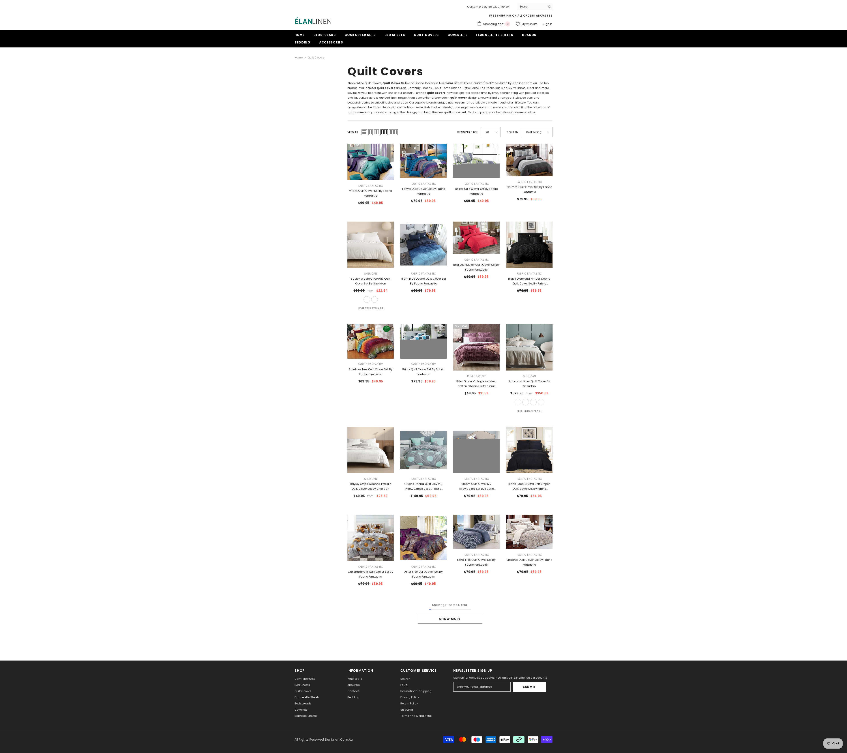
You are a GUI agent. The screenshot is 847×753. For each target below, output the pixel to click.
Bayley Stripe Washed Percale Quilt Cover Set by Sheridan (370, 486)
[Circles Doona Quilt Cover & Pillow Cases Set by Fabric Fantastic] (423, 450)
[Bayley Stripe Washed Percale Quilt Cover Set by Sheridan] (370, 450)
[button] (364, 132)
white (367, 299)
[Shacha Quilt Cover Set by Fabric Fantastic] (529, 532)
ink (541, 402)
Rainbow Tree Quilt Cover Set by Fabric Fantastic (370, 371)
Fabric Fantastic (370, 186)
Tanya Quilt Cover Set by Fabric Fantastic (423, 191)
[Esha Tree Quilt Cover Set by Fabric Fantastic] (476, 532)
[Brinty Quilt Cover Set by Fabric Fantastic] (423, 341)
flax (518, 402)
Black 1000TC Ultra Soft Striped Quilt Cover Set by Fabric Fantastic (529, 486)
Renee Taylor (476, 376)
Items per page (467, 132)
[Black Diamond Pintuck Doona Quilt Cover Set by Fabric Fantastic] (529, 245)
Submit (529, 687)
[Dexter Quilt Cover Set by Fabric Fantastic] (476, 161)
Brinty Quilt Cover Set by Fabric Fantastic (423, 371)
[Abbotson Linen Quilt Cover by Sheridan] (529, 347)
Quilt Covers (316, 57)
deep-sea (374, 299)
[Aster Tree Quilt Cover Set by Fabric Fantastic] (423, 538)
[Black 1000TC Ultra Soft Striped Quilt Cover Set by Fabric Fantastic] (529, 450)
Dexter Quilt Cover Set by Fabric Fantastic (476, 191)
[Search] (535, 6)
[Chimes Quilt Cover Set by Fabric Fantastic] (529, 160)
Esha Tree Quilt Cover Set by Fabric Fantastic (476, 562)
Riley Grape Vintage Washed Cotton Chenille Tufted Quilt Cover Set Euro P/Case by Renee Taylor (476, 384)
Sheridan (370, 273)
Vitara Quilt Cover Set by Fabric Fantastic (370, 193)
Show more (450, 619)
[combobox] (531, 6)
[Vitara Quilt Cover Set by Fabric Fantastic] (370, 162)
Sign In (548, 24)
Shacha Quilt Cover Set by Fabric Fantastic (529, 562)
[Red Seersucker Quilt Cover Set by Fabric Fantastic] (476, 238)
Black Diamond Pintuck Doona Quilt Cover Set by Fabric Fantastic (529, 281)
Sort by (512, 132)
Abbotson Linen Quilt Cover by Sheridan (529, 383)
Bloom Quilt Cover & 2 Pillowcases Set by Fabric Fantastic (476, 486)
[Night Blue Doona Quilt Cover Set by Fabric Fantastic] (423, 245)
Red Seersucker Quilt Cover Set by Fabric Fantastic (476, 267)
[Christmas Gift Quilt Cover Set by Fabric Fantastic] (370, 538)
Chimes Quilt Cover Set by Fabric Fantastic (529, 189)
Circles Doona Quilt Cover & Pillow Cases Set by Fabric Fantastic (423, 486)
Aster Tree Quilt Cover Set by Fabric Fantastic (423, 574)
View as (352, 132)
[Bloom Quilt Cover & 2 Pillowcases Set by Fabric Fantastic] (476, 450)
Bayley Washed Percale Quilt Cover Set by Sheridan (370, 281)
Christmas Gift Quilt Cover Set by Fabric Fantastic (370, 574)
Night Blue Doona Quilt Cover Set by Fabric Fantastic (423, 281)
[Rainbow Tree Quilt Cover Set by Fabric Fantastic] (370, 341)
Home (298, 57)
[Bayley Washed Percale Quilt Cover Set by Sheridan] (370, 245)
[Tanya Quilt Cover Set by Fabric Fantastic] (423, 161)
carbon (533, 402)
